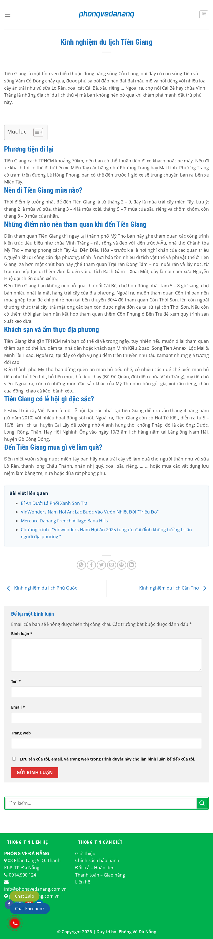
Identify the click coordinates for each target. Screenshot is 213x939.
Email (18, 707)
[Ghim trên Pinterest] (121, 565)
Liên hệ (82, 882)
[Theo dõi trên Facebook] (9, 904)
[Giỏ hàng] (203, 14)
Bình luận (21, 633)
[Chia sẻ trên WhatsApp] (81, 565)
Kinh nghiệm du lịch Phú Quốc (45, 588)
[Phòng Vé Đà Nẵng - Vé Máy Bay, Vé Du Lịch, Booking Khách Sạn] (106, 14)
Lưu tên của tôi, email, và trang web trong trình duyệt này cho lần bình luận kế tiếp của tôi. (107, 759)
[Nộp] (202, 803)
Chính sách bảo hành (97, 860)
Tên (16, 681)
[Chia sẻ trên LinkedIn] (131, 565)
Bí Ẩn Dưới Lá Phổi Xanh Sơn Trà (54, 503)
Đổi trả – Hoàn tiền (95, 868)
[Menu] (7, 14)
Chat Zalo (24, 896)
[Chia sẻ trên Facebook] (91, 565)
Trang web (21, 733)
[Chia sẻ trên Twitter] (101, 565)
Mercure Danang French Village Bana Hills (64, 521)
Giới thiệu (85, 853)
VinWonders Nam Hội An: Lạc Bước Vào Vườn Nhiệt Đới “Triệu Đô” (90, 512)
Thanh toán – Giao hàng (100, 875)
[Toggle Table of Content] (35, 132)
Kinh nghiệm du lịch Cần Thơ (169, 588)
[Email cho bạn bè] (111, 565)
